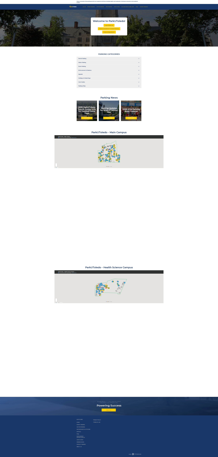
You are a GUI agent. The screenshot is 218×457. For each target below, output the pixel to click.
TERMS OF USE (96, 422)
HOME (78, 422)
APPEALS (79, 431)
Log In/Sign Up (109, 25)
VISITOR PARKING (81, 427)
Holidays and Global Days (127, 6)
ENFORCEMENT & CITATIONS (83, 429)
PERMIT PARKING (81, 424)
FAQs (137, 6)
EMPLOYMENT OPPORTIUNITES (81, 437)
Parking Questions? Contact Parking (109, 28)
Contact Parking (144, 6)
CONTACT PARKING (81, 444)
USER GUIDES (80, 439)
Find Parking (109, 6)
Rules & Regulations (109, 32)
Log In (84, 6)
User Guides (117, 6)
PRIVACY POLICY (97, 419)
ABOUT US (79, 446)
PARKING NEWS (80, 442)
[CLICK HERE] (87, 111)
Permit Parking (91, 6)
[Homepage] (75, 7)
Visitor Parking (100, 6)
